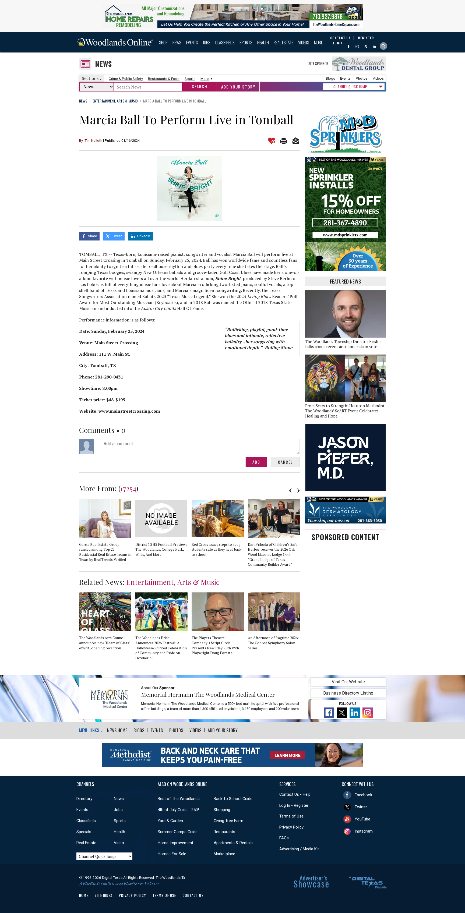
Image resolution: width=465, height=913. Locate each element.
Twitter (361, 807)
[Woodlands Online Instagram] (357, 46)
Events (192, 42)
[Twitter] (365, 46)
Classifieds (225, 42)
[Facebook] (348, 46)
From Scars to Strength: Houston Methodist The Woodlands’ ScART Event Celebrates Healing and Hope (345, 411)
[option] (107, 532)
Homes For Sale (172, 853)
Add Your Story (238, 87)
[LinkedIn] (374, 46)
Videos (303, 42)
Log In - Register (293, 805)
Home (83, 895)
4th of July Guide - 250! (178, 809)
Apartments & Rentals (233, 842)
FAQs (284, 838)
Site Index (103, 895)
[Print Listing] (284, 141)
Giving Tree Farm (228, 820)
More (318, 42)
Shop (163, 42)
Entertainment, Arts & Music (173, 582)
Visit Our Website (348, 681)
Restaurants (224, 831)
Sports (245, 42)
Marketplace (224, 853)
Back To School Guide (233, 798)
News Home (117, 730)
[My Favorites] (271, 141)
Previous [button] (290, 490)
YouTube (362, 819)
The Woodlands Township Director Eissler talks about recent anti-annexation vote (343, 344)
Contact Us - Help (295, 794)
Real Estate (283, 42)
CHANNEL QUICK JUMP (350, 86)
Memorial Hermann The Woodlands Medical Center (208, 694)
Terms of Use (291, 816)
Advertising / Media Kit (299, 849)
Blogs (330, 78)
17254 (128, 488)
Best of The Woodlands (179, 798)
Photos (362, 78)
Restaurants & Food (163, 79)
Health (263, 42)
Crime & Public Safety (126, 79)
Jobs (206, 42)
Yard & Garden (170, 820)
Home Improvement (175, 842)
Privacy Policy (291, 827)
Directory (84, 798)
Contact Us (193, 895)
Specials (83, 831)
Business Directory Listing (348, 693)
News (176, 42)
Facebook (363, 794)
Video (119, 842)
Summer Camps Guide (178, 831)
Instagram (364, 831)
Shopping (222, 809)
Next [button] (298, 490)
